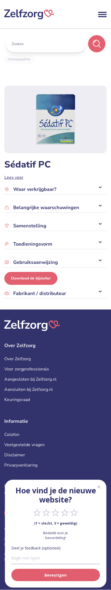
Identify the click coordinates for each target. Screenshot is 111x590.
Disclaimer (14, 455)
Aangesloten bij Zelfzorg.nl (30, 379)
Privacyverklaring (20, 465)
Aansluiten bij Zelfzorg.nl (28, 389)
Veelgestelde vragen (24, 445)
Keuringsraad (17, 400)
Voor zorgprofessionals (26, 369)
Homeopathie (19, 59)
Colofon (11, 435)
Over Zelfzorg (17, 359)
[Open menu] (102, 14)
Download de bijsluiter (31, 278)
